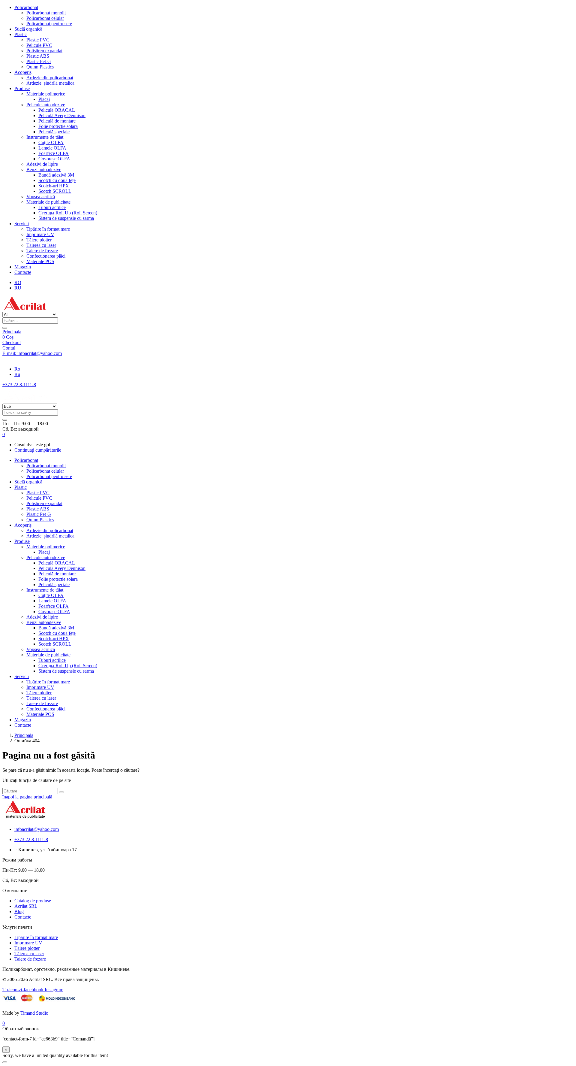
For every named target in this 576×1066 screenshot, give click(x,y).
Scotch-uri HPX (53, 185)
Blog (19, 911)
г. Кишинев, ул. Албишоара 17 (33, 358)
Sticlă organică (28, 29)
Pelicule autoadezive (45, 104)
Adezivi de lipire (42, 164)
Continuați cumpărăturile (37, 450)
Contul (8, 347)
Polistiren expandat (44, 50)
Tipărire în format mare (48, 229)
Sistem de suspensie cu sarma (66, 218)
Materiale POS (40, 261)
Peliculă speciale (54, 131)
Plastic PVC (38, 39)
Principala (11, 331)
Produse (22, 88)
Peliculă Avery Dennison (62, 115)
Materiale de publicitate (48, 201)
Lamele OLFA (52, 147)
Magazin (22, 266)
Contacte (22, 272)
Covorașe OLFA (54, 158)
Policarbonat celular (45, 18)
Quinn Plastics (40, 66)
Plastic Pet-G (38, 61)
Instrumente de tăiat (44, 137)
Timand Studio (34, 1013)
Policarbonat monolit (46, 12)
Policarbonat (26, 7)
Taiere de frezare (42, 250)
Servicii (21, 223)
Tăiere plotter (39, 239)
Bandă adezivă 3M (56, 174)
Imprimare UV (40, 234)
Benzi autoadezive (43, 169)
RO (17, 282)
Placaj (44, 99)
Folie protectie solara (58, 126)
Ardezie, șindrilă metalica (50, 83)
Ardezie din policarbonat (49, 77)
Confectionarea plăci (45, 256)
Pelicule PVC (39, 45)
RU (17, 287)
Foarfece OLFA (53, 153)
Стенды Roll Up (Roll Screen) (67, 212)
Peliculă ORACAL (56, 110)
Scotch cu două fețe (57, 180)
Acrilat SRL (26, 906)
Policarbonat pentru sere (49, 23)
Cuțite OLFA (51, 142)
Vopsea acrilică (40, 196)
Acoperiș (23, 72)
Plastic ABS (37, 56)
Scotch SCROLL (54, 191)
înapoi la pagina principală (27, 796)
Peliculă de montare (57, 120)
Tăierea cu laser (41, 245)
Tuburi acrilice (52, 207)
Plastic (20, 34)
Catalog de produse (32, 900)
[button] (3, 434)
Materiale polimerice (45, 93)
